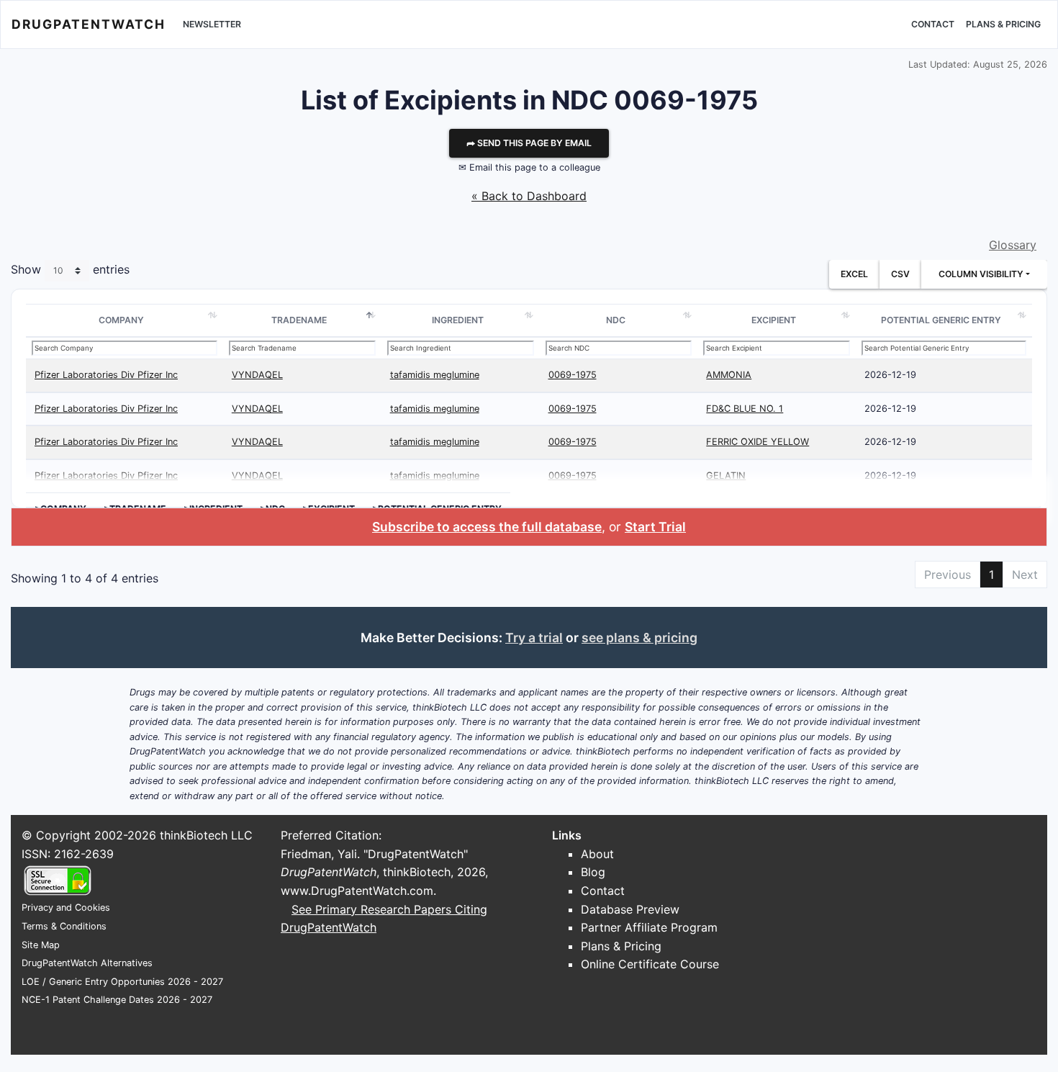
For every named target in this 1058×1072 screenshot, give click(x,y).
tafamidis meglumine (434, 374)
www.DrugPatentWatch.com (357, 890)
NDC (615, 320)
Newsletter (212, 24)
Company (121, 320)
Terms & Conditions (64, 926)
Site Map (41, 945)
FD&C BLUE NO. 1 (744, 408)
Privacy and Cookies (66, 907)
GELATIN (726, 475)
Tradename (299, 320)
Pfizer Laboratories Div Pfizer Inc (106, 374)
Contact (932, 24)
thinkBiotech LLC (206, 835)
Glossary (1012, 245)
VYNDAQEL (257, 374)
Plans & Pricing (1003, 24)
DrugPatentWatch (89, 24)
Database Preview (630, 909)
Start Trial (655, 526)
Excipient (773, 320)
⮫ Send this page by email (529, 143)
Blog (593, 872)
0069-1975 (572, 374)
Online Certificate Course (650, 964)
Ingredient (458, 320)
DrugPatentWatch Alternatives (87, 963)
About (597, 854)
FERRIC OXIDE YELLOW (757, 441)
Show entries (70, 270)
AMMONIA (728, 374)
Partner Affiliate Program (649, 927)
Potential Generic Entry (941, 320)
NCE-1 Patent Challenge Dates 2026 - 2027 (117, 999)
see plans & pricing (639, 637)
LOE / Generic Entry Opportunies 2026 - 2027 (122, 981)
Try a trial (534, 637)
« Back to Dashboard (529, 196)
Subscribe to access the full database (487, 526)
